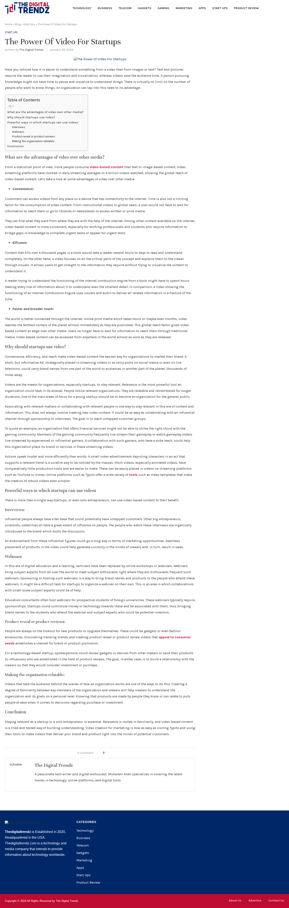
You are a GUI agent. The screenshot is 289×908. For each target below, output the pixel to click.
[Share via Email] (125, 753)
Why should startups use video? (31, 117)
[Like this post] (106, 753)
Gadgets (144, 8)
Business (105, 8)
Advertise (255, 900)
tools (133, 475)
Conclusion (15, 146)
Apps (202, 8)
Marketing (184, 8)
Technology (82, 8)
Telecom (125, 8)
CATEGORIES (86, 822)
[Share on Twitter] (116, 753)
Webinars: (18, 131)
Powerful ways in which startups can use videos (42, 122)
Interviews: (19, 127)
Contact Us (276, 900)
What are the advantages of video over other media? (45, 112)
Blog (18, 24)
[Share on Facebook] (111, 753)
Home (8, 24)
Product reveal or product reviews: (33, 136)
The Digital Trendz (31, 50)
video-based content (106, 167)
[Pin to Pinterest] (120, 753)
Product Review (246, 8)
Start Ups (220, 8)
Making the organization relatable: (33, 141)
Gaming (163, 8)
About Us (235, 900)
